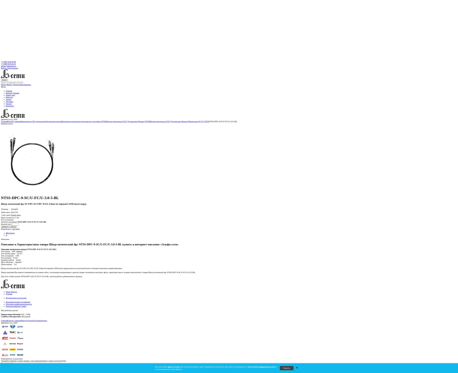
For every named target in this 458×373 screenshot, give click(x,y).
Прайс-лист (10, 95)
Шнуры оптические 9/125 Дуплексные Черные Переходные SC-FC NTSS (179, 122)
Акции (8, 99)
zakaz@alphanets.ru (8, 66)
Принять (286, 368)
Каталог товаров (12, 93)
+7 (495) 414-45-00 (8, 62)
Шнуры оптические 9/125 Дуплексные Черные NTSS (127, 122)
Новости (9, 97)
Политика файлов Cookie (16, 306)
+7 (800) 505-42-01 (8, 64)
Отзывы (9, 294)
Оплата (9, 104)
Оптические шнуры (54, 122)
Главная (9, 91)
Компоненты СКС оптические (33, 122)
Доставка (9, 102)
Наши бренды (11, 292)
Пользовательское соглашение (18, 302)
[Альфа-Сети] (13, 78)
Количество (6, 224)
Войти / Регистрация (9, 68)
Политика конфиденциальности (19, 304)
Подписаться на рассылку (16, 298)
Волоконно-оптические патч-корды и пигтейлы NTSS (84, 122)
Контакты (10, 106)
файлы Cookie (174, 367)
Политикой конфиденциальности (262, 367)
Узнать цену (16, 215)
